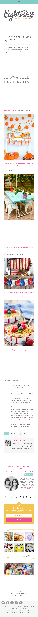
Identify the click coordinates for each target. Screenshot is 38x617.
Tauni (5, 297)
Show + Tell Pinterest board (21, 420)
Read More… (27, 488)
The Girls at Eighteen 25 (11, 110)
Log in (30, 612)
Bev (5, 170)
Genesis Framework (12, 612)
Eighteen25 (20, 15)
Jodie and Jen (18, 441)
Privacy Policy (19, 591)
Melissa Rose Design (19, 608)
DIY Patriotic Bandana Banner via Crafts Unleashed (19, 292)
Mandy (6, 254)
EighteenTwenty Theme (24, 610)
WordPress (23, 612)
